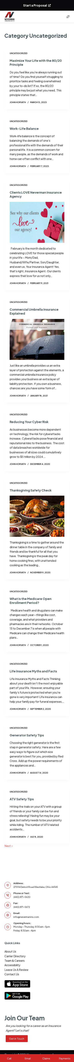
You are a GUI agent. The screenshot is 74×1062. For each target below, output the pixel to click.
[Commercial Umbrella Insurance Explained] (37, 339)
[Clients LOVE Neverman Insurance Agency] (37, 222)
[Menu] (68, 16)
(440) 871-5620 (21, 897)
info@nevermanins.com (26, 917)
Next (7, 846)
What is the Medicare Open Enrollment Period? (30, 601)
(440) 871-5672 (21, 907)
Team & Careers (14, 960)
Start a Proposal (35, 5)
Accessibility (12, 965)
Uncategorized (19, 53)
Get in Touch (16, 1038)
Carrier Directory (14, 956)
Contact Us (11, 974)
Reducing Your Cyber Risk (29, 422)
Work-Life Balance (24, 128)
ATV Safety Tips (22, 799)
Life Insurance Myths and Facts (33, 671)
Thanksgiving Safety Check (30, 490)
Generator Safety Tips (27, 735)
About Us (10, 951)
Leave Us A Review (16, 969)
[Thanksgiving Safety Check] (37, 516)
